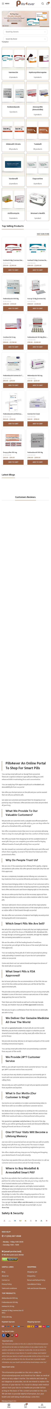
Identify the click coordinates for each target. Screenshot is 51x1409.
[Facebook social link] (3, 1335)
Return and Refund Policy (36, 1280)
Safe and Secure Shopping (36, 1288)
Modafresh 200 (30, 932)
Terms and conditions (9, 1288)
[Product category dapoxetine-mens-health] (37, 169)
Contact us (5, 1280)
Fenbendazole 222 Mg (10, 1302)
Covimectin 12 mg (9, 337)
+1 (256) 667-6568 (11, 1236)
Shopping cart (32, 1272)
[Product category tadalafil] (37, 135)
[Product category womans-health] (37, 204)
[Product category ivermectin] (13, 63)
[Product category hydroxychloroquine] (37, 63)
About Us (5, 1276)
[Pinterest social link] (16, 1335)
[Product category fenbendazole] (13, 98)
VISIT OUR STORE (43, 234)
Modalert (37, 784)
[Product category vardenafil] (13, 169)
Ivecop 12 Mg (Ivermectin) (36, 299)
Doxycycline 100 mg (10, 452)
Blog (3, 1272)
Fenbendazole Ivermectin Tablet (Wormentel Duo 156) (22, 376)
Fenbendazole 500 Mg (35, 452)
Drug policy (31, 1276)
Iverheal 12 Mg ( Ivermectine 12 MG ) (12, 1311)
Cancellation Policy (34, 1284)
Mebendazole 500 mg (10, 1298)
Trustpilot (5, 42)
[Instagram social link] (12, 1335)
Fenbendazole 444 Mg (11, 299)
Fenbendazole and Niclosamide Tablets (16, 414)
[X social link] (8, 1335)
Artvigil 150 (38, 934)
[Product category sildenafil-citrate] (13, 135)
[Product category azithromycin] (13, 204)
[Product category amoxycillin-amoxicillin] (37, 99)
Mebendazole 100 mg (34, 376)
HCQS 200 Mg (7, 1317)
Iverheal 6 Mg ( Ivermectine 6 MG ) (15, 260)
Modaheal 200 (42, 932)
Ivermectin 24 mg (8, 1306)
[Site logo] (25, 3)
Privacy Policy (7, 1284)
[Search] (42, 3)
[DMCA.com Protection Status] (10, 1259)
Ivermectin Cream (33, 414)
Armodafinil (6, 787)
